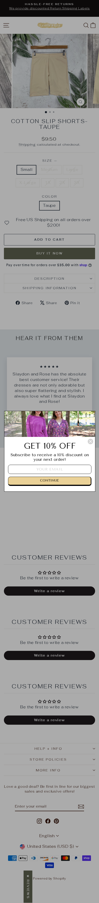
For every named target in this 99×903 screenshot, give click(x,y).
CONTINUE (49, 480)
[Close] (90, 441)
